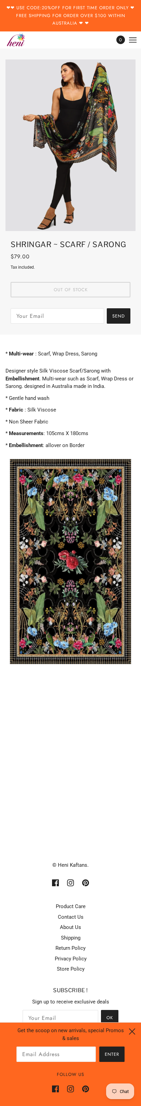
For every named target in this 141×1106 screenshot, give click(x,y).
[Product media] (70, 561)
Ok (109, 1017)
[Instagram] (70, 1088)
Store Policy (71, 969)
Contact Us (71, 917)
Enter (112, 1054)
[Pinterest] (83, 1088)
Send (118, 316)
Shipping (70, 938)
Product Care (71, 906)
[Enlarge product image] (70, 145)
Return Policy (70, 948)
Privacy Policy (71, 959)
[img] (55, 883)
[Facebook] (57, 1088)
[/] (22, 40)
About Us (70, 927)
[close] (132, 1031)
